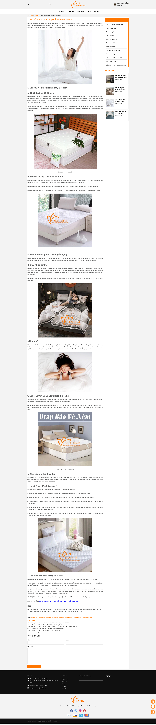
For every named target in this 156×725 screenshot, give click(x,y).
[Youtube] (84, 711)
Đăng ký (119, 5)
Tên (28, 640)
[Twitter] (75, 711)
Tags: (29, 617)
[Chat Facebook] (153, 707)
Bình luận (30, 646)
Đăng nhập (120, 3)
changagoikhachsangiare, (50, 617)
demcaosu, (61, 617)
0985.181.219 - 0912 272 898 (38, 685)
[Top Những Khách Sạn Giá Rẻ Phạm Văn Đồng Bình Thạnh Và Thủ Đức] (110, 79)
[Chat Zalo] (153, 712)
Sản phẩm (65, 683)
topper (90, 617)
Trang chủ (65, 679)
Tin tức (64, 686)
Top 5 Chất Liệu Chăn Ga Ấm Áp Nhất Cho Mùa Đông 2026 (45, 625)
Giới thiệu (64, 681)
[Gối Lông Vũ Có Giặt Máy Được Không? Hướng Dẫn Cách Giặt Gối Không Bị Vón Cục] (110, 103)
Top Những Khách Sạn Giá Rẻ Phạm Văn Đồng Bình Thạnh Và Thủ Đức (49, 623)
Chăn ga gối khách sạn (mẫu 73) (20, 711)
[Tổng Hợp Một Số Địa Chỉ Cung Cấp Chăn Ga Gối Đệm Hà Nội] (110, 115)
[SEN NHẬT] (78, 4)
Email (68, 640)
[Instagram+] (80, 711)
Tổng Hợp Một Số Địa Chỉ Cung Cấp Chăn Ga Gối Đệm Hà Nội (46, 628)
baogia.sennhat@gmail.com (38, 688)
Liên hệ (64, 688)
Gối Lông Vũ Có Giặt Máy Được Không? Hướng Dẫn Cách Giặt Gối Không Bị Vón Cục (52, 626)
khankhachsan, (78, 617)
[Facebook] (71, 711)
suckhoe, (85, 617)
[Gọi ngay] (153, 701)
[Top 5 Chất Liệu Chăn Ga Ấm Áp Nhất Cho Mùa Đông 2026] (110, 91)
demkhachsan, (69, 617)
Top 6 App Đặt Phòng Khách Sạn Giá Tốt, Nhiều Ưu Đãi (44, 630)
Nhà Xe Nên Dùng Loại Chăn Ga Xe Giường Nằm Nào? (44, 632)
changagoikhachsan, (37, 617)
